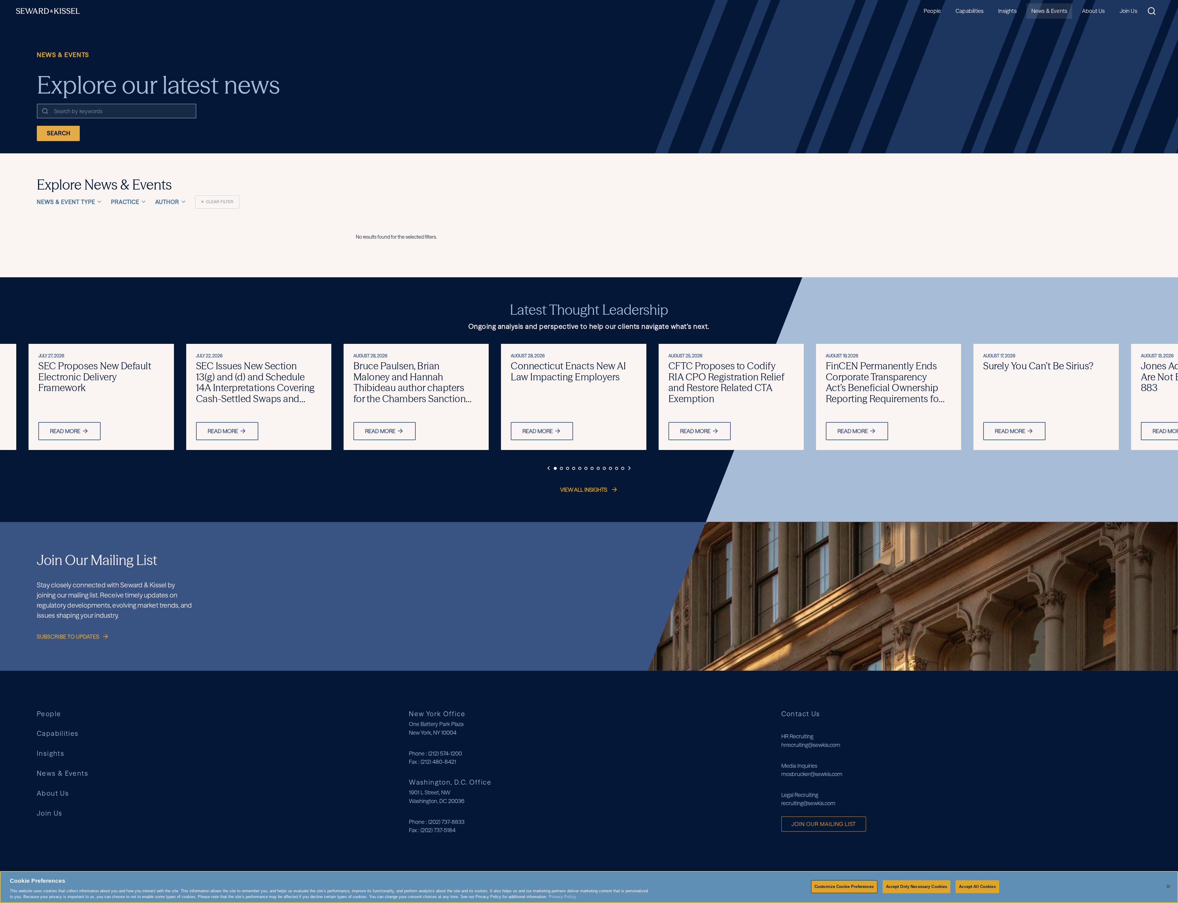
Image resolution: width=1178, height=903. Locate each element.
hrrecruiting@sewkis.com (810, 744)
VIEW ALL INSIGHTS (584, 489)
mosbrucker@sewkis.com (811, 774)
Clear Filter (217, 201)
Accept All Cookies (977, 886)
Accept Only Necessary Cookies (916, 886)
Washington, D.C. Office (450, 782)
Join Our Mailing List (823, 824)
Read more (65, 431)
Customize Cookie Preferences (844, 886)
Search (59, 133)
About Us (1093, 10)
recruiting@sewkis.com (808, 803)
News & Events (1049, 10)
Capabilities (970, 10)
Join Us (1128, 10)
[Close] (1168, 886)
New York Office (437, 714)
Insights (1007, 10)
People (932, 10)
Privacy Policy (562, 896)
